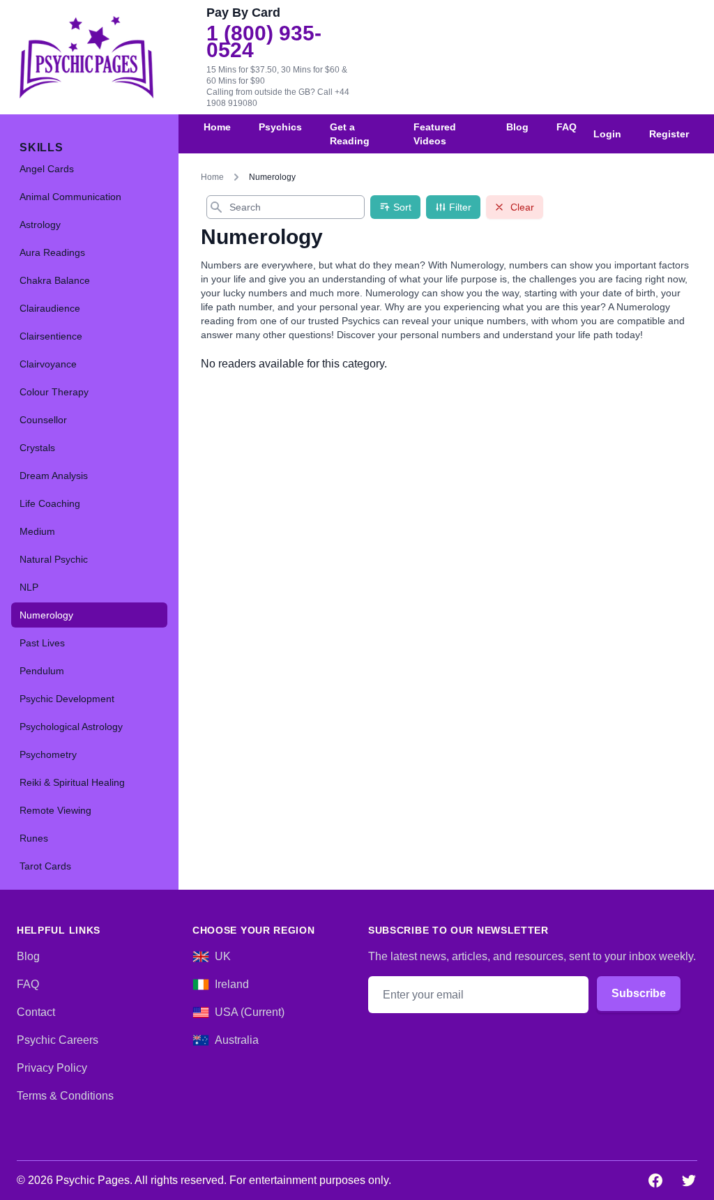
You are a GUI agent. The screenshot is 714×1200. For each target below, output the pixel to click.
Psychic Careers (57, 1040)
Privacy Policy (52, 1068)
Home (217, 126)
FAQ (566, 126)
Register (669, 133)
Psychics (280, 126)
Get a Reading (350, 133)
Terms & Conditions (65, 1096)
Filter (460, 207)
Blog (517, 126)
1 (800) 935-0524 (263, 42)
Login (607, 133)
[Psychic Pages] (86, 57)
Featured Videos (434, 133)
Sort (402, 207)
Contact (36, 1012)
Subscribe (639, 993)
